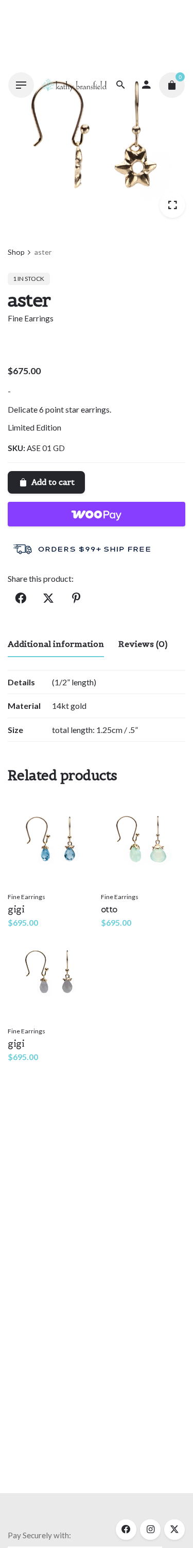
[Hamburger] (21, 85)
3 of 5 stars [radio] (106, 759)
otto (109, 909)
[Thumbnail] (74, 85)
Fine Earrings (31, 318)
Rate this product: (45, 759)
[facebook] (126, 1529)
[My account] (146, 85)
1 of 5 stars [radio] (90, 759)
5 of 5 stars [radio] (123, 759)
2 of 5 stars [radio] (98, 759)
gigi (16, 909)
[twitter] (174, 1529)
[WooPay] (96, 514)
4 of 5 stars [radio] (115, 759)
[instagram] (150, 1529)
